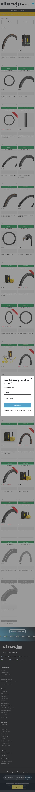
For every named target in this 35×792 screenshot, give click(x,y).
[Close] (32, 378)
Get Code (17, 405)
